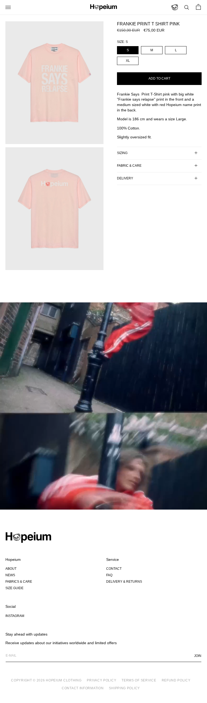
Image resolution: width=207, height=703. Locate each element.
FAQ (109, 575)
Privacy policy (101, 680)
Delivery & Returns (124, 581)
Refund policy (176, 680)
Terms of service (139, 680)
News (10, 575)
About (10, 569)
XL (128, 61)
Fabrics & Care (18, 581)
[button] (10, 7)
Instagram (14, 616)
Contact (114, 569)
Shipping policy (124, 688)
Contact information (83, 688)
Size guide (14, 588)
